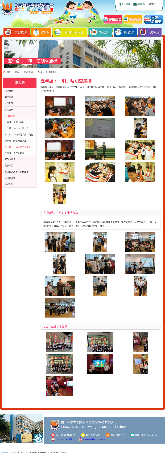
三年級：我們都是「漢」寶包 (19, 134)
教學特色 (9, 90)
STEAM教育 (10, 159)
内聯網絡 (154, 32)
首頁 (8, 72)
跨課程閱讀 (28, 72)
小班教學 (9, 184)
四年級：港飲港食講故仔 (17, 140)
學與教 (45, 32)
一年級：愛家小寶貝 (14, 122)
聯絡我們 (129, 32)
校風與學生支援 (74, 32)
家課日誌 (141, 4)
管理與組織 (20, 32)
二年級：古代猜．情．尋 (17, 128)
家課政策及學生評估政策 (17, 171)
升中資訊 (126, 4)
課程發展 (9, 109)
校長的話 (9, 103)
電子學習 (9, 165)
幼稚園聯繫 (10, 178)
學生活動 (104, 32)
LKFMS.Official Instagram (94, 439)
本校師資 (9, 96)
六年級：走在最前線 (14, 153)
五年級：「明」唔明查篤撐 (18, 146)
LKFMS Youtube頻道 (64, 439)
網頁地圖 (5, 452)
